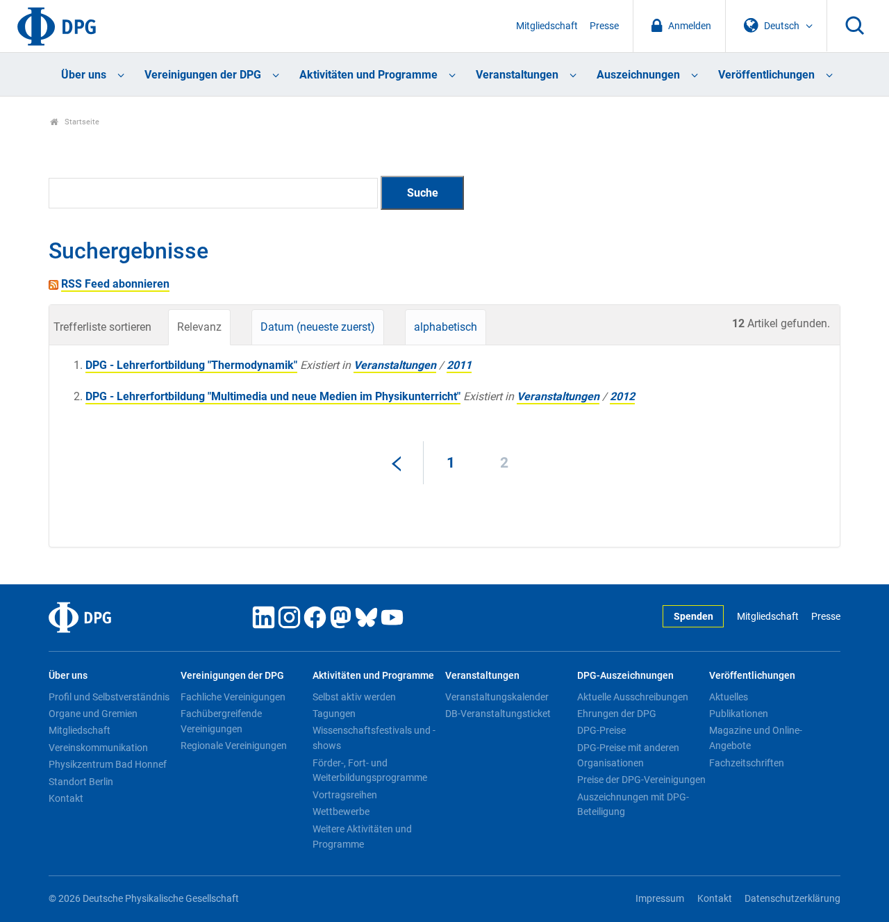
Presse (604, 26)
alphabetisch (445, 327)
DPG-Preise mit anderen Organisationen (628, 755)
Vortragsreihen (345, 794)
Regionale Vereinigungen (234, 745)
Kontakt (66, 798)
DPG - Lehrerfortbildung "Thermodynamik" (191, 365)
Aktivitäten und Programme (368, 74)
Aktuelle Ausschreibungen (632, 696)
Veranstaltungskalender (497, 696)
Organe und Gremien (93, 713)
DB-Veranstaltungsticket (498, 713)
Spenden (693, 617)
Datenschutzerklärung (792, 899)
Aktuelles (728, 696)
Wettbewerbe (341, 811)
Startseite (81, 121)
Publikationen (738, 713)
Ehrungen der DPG (616, 713)
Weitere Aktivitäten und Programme (362, 836)
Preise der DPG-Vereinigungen (641, 779)
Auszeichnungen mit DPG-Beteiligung (633, 804)
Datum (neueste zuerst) (317, 327)
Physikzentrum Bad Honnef (108, 764)
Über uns (83, 74)
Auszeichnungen (638, 74)
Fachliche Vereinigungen (233, 696)
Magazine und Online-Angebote (755, 738)
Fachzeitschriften (746, 762)
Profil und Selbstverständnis (109, 696)
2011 (459, 365)
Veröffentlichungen (766, 74)
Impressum (659, 899)
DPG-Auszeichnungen (625, 676)
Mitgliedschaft (547, 26)
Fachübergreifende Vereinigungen (221, 721)
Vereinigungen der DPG (202, 74)
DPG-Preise (601, 730)
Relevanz (199, 327)
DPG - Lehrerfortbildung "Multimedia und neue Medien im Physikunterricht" (272, 396)
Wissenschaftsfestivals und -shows (374, 738)
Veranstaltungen (517, 74)
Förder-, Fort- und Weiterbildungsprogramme (370, 770)
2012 (622, 396)
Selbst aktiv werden (354, 696)
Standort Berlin (81, 781)
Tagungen (334, 713)
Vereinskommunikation (98, 747)
